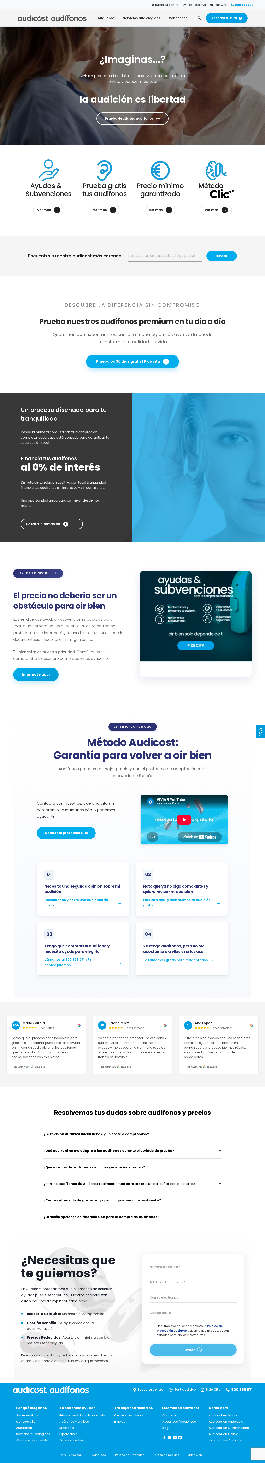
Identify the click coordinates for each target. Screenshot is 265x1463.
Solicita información (46, 524)
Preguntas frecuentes (179, 1421)
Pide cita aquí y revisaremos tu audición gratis (177, 903)
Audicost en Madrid (223, 1415)
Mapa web (195, 1455)
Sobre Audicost (28, 1415)
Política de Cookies (166, 1455)
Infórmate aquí (36, 674)
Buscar (222, 256)
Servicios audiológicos (141, 18)
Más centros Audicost (225, 1440)
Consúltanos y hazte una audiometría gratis (76, 903)
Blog (165, 1428)
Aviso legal (99, 1455)
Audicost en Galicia (223, 1434)
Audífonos (106, 18)
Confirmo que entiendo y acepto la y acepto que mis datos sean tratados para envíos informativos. (193, 1330)
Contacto (169, 1415)
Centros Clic (25, 1421)
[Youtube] (174, 1439)
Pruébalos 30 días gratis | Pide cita (132, 361)
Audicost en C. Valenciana (229, 1428)
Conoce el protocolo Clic (66, 833)
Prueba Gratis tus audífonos (129, 118)
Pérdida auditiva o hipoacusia (82, 1415)
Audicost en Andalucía (226, 1421)
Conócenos (178, 18)
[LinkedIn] (180, 1439)
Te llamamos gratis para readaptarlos (175, 960)
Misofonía (66, 1428)
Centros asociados (129, 1415)
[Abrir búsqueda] (199, 18)
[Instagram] (169, 1439)
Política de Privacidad (130, 1455)
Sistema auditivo (72, 1440)
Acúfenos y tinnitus (74, 1421)
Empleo (120, 1421)
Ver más (48, 210)
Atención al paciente (32, 1440)
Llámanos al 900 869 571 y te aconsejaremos (68, 962)
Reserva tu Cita (224, 18)
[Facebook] (164, 1439)
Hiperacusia (68, 1434)
